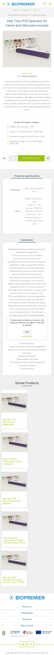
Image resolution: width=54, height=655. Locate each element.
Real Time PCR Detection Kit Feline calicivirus (11, 501)
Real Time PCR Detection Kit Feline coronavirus (12, 461)
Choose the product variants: (27, 122)
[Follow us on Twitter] (23, 644)
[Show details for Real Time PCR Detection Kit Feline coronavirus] (15, 442)
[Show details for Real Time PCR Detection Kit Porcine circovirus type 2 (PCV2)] (15, 521)
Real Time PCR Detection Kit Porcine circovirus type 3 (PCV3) (13, 579)
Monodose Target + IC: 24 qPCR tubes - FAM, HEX (27, 142)
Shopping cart (45, 2)
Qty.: (4, 158)
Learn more (27, 336)
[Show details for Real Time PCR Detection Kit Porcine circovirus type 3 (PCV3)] (14, 561)
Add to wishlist (48, 158)
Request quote (31, 158)
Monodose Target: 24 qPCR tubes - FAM (27, 136)
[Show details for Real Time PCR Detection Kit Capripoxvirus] (14, 403)
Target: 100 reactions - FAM (22, 126)
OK (27, 332)
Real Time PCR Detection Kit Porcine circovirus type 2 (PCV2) (14, 540)
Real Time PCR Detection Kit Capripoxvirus (9, 422)
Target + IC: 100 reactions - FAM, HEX (26, 131)
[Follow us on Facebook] (31, 644)
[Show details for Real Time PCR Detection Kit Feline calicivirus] (14, 482)
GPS (30, 73)
